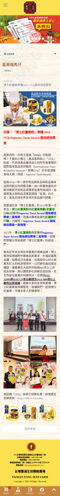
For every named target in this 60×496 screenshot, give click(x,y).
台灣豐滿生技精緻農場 (30, 7)
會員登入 (18, 493)
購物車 (6, 490)
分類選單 (10, 54)
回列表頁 (30, 429)
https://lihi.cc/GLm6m (30, 398)
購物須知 (30, 493)
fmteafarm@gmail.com (34, 465)
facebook (31, 446)
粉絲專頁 (42, 493)
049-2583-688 (37, 457)
